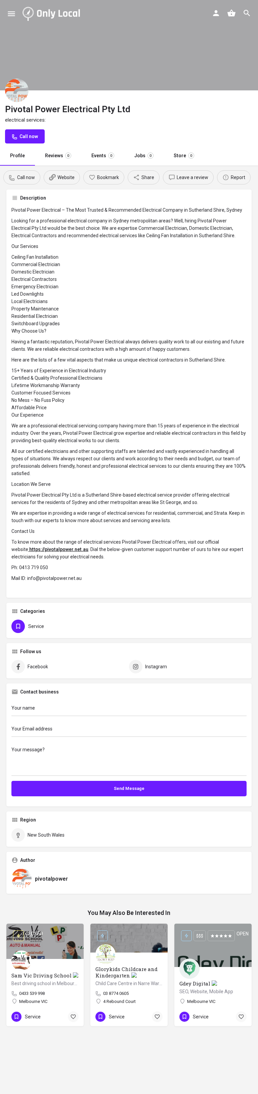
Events (101, 155)
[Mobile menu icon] (11, 13)
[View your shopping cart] (231, 13)
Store (183, 155)
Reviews (57, 155)
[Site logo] (52, 13)
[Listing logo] (17, 90)
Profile (17, 155)
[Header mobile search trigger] (247, 13)
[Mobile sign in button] (216, 13)
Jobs (143, 155)
